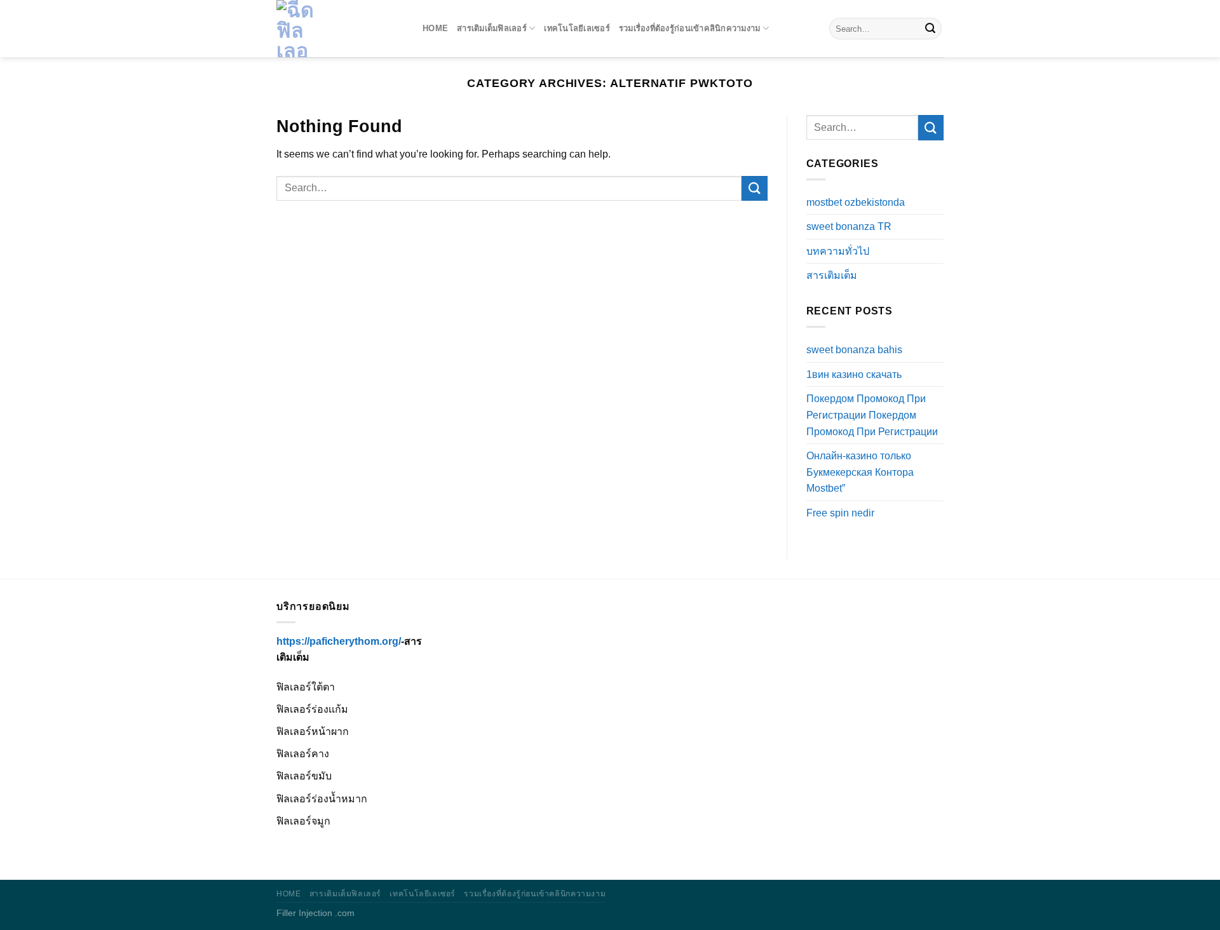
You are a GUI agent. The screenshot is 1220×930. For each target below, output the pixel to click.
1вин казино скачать (854, 374)
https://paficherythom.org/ (338, 641)
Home (435, 28)
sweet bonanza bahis (854, 349)
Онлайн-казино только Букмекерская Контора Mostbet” (860, 472)
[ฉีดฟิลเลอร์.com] (339, 28)
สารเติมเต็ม (831, 275)
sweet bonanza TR (848, 226)
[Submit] (930, 28)
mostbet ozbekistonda (855, 202)
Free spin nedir (840, 513)
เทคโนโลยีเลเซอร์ (577, 28)
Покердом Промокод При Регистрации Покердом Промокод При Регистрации (872, 414)
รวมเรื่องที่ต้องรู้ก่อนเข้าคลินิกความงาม (689, 28)
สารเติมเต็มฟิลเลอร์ (492, 28)
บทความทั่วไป (837, 251)
